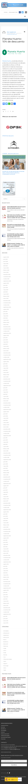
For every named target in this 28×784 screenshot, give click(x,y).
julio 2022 (5, 363)
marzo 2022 (5, 372)
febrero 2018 (6, 472)
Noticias (5, 654)
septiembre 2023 (7, 333)
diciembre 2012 (6, 607)
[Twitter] (23, 12)
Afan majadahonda (11, 32)
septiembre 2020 (7, 409)
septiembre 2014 (7, 561)
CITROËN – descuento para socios (10, 153)
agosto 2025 (6, 283)
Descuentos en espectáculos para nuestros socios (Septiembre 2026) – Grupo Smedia (16, 226)
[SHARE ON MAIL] (13, 111)
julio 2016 (5, 514)
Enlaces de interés (5, 733)
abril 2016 (5, 520)
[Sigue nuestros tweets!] (9, 773)
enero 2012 (5, 620)
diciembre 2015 (6, 529)
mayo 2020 (5, 418)
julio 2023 (5, 337)
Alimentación (9, 34)
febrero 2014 (6, 577)
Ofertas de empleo (7, 659)
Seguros (5, 663)
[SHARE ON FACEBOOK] (6, 111)
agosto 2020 (6, 411)
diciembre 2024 (6, 300)
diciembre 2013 (6, 581)
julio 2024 (5, 311)
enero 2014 (5, 579)
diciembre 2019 (6, 429)
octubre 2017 (6, 481)
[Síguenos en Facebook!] (7, 773)
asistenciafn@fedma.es (15, 749)
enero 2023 (5, 350)
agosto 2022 (6, 361)
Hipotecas (5, 646)
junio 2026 (5, 261)
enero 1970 (5, 622)
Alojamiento (6, 635)
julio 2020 (5, 413)
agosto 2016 (6, 511)
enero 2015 (5, 553)
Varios (4, 667)
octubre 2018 (6, 457)
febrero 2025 (6, 296)
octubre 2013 (6, 585)
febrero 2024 (6, 322)
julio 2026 (5, 259)
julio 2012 (5, 616)
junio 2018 (5, 463)
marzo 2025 (5, 294)
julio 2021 (5, 387)
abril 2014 (5, 572)
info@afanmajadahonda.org (10, 747)
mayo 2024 (5, 315)
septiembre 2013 (7, 588)
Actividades (6, 630)
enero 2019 (5, 450)
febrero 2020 (6, 424)
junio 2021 (5, 389)
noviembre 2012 (6, 609)
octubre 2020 (6, 407)
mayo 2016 (5, 518)
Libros (4, 650)
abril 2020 (5, 420)
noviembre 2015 (6, 531)
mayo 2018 (5, 466)
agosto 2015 (6, 538)
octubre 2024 (6, 305)
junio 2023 (5, 339)
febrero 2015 (6, 551)
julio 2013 (5, 592)
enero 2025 (5, 298)
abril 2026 (5, 265)
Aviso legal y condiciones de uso (8, 776)
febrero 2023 (6, 348)
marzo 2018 (5, 470)
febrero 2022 (6, 374)
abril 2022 (5, 370)
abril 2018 (5, 468)
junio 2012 (5, 618)
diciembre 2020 (6, 403)
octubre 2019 (6, 433)
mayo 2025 (5, 289)
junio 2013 (5, 594)
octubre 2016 (6, 507)
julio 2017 (5, 487)
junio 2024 (5, 313)
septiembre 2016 (7, 509)
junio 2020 (5, 416)
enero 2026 (5, 272)
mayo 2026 (5, 263)
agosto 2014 (6, 564)
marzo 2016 (5, 522)
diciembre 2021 (6, 379)
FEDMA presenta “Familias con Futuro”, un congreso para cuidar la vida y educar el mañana (16, 245)
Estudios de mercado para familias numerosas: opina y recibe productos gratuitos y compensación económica (13, 173)
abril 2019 (5, 444)
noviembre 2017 (6, 479)
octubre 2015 (6, 533)
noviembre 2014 (6, 557)
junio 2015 (5, 542)
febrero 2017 (6, 498)
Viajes (4, 670)
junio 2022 (5, 365)
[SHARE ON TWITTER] (3, 111)
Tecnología (5, 665)
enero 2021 (5, 400)
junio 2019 (5, 440)
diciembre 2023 (6, 326)
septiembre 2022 (7, 359)
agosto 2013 (6, 590)
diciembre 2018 (6, 453)
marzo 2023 (6, 346)
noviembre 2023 (7, 328)
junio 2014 (5, 568)
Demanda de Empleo (6, 737)
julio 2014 (5, 566)
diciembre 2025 (6, 274)
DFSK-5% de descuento (8, 135)
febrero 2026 (6, 270)
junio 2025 (5, 287)
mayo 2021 (5, 392)
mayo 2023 (5, 342)
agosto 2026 (6, 257)
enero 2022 (5, 376)
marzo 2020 (6, 422)
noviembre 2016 (6, 505)
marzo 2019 (5, 446)
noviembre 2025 (7, 276)
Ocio (4, 657)
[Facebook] (20, 12)
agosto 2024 (6, 309)
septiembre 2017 (7, 483)
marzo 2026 (6, 267)
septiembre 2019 (7, 435)
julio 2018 (5, 461)
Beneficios (15, 34)
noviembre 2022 (7, 355)
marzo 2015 (5, 548)
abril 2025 (5, 291)
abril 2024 (5, 318)
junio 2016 (5, 516)
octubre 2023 (6, 331)
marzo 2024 (6, 320)
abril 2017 (5, 494)
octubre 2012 (6, 612)
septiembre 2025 (7, 281)
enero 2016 (5, 527)
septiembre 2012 (7, 614)
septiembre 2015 (7, 535)
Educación (5, 643)
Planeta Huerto (6, 61)
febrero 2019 (6, 448)
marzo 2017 (5, 496)
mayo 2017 (5, 492)
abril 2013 (5, 599)
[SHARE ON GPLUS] (8, 111)
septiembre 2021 (7, 385)
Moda (4, 652)
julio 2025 (5, 285)
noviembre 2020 (7, 405)
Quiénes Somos (4, 725)
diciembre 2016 (6, 503)
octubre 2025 (6, 278)
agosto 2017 (6, 485)
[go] (24, 198)
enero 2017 (5, 501)
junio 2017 (5, 490)
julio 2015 (5, 540)
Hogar (4, 648)
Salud (4, 661)
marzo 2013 (5, 601)
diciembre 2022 (6, 352)
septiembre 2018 (7, 459)
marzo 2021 (5, 396)
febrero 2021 (6, 398)
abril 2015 (5, 546)
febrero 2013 (6, 603)
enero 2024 (5, 324)
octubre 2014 (6, 559)
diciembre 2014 (6, 555)
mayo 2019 (5, 442)
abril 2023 (5, 344)
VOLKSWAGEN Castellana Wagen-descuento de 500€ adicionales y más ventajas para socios (15, 235)
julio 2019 (5, 437)
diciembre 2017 (6, 477)
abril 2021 (5, 394)
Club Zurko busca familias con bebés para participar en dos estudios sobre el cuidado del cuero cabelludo (16, 216)
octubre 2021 (6, 383)
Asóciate (3, 727)
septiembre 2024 (7, 307)
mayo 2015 (5, 544)
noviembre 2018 (6, 455)
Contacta (5, 12)
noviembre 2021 (6, 381)
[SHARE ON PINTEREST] (11, 111)
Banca (4, 639)
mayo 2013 (5, 596)
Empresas (3, 738)
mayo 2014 (5, 570)
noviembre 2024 (7, 302)
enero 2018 (5, 474)
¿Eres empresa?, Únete (13, 12)
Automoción (6, 637)
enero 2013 (5, 605)
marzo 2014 (5, 575)
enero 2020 (5, 426)
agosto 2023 (6, 335)
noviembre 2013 (6, 583)
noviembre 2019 (6, 431)
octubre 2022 (6, 357)
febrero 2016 (6, 524)
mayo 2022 (5, 368)
